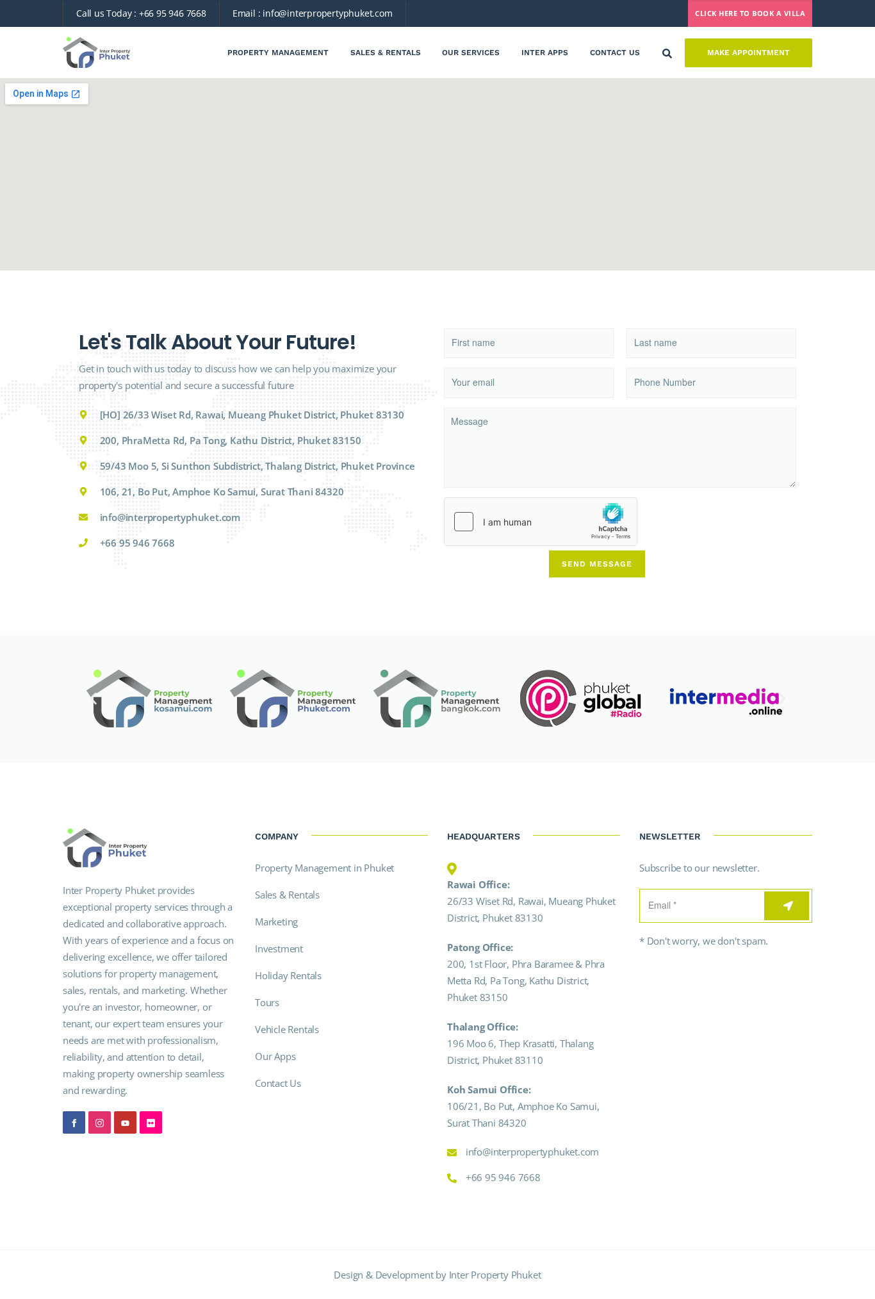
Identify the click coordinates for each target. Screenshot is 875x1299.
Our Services (471, 52)
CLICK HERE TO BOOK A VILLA (750, 13)
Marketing (276, 921)
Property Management (278, 52)
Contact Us (615, 52)
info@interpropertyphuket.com (327, 13)
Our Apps (275, 1056)
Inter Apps (544, 52)
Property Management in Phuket (324, 867)
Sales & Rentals (385, 52)
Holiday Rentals (288, 975)
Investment (279, 948)
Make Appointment (748, 52)
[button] (93, 699)
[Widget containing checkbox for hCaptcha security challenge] (540, 521)
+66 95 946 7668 (172, 13)
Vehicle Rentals (287, 1029)
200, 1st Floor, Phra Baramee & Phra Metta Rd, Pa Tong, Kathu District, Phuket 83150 (526, 980)
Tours (267, 1002)
